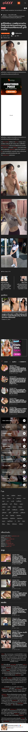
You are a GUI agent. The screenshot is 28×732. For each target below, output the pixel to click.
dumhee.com (6, 155)
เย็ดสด (2, 654)
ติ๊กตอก (15, 504)
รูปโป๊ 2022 (15, 512)
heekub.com (11, 539)
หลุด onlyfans (6, 142)
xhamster (18, 498)
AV (12, 705)
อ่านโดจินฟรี (6, 721)
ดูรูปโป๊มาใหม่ (4, 504)
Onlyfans (6, 696)
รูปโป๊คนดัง (23, 512)
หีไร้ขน (8, 524)
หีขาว (19, 521)
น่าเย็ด (9, 507)
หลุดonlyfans (5, 518)
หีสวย (23, 521)
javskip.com (8, 546)
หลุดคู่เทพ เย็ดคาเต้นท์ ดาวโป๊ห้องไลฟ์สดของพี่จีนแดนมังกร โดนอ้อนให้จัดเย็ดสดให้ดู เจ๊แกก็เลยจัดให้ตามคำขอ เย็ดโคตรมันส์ (14, 315)
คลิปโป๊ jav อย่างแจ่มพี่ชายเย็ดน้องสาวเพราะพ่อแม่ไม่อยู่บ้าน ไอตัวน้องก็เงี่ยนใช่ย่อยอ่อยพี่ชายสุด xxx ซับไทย (17, 391)
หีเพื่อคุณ (15, 147)
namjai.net (8, 540)
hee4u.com (8, 537)
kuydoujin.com (10, 543)
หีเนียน (3, 524)
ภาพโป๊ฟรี (22, 510)
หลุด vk (16, 142)
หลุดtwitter (19, 518)
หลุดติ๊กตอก (12, 149)
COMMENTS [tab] (23, 362)
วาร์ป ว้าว (25, 664)
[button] (24, 8)
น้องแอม (20, 507)
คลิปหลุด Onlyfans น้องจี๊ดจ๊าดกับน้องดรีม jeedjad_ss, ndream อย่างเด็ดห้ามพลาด (19, 634)
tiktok (3, 498)
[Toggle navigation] (19, 2)
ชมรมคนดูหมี (13, 664)
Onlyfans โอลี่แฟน (6, 310)
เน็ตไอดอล (14, 524)
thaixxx (19, 495)
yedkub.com (8, 542)
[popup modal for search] (25, 3)
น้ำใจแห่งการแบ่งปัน (5, 145)
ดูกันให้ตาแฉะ (20, 703)
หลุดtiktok (12, 518)
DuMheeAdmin (18, 33)
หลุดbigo (12, 515)
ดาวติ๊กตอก (18, 501)
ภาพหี (3, 510)
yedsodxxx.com (15, 536)
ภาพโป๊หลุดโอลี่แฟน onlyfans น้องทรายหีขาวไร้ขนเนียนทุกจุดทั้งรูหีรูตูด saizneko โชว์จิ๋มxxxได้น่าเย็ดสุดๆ (19, 611)
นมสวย (21, 504)
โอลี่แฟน (21, 524)
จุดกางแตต (14, 700)
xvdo (3, 501)
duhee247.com (11, 545)
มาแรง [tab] (6, 362)
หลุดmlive (19, 515)
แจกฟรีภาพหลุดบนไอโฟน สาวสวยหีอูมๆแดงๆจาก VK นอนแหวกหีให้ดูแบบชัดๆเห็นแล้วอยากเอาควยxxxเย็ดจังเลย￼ (19, 645)
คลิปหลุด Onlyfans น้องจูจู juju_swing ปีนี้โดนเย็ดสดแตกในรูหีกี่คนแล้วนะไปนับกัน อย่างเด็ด (17, 401)
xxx (8, 501)
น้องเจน (14, 507)
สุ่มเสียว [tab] (14, 362)
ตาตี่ (11, 504)
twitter (8, 498)
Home (4, 14)
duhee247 (4, 694)
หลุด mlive (8, 667)
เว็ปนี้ (2, 664)
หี (15, 521)
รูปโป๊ (10, 512)
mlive (8, 495)
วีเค (3, 515)
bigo (3, 495)
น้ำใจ (4, 678)
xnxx (24, 498)
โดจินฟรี (23, 718)
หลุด (7, 515)
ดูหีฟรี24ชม (5, 147)
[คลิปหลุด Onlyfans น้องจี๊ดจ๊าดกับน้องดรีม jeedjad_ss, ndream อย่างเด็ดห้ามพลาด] (6, 634)
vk (13, 498)
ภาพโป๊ (8, 510)
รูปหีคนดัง (4, 512)
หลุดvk (3, 521)
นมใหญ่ (3, 507)
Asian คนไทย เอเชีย (12, 14)
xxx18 (12, 501)
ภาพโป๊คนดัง (14, 510)
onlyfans (13, 495)
